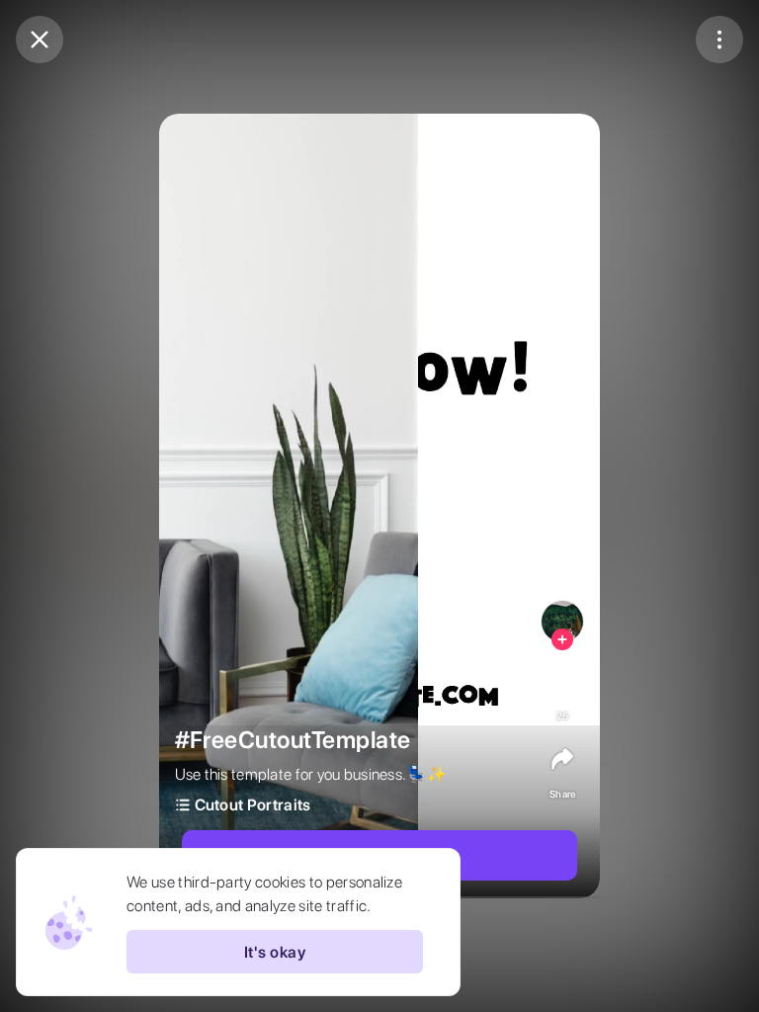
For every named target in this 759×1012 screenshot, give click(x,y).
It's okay (274, 952)
